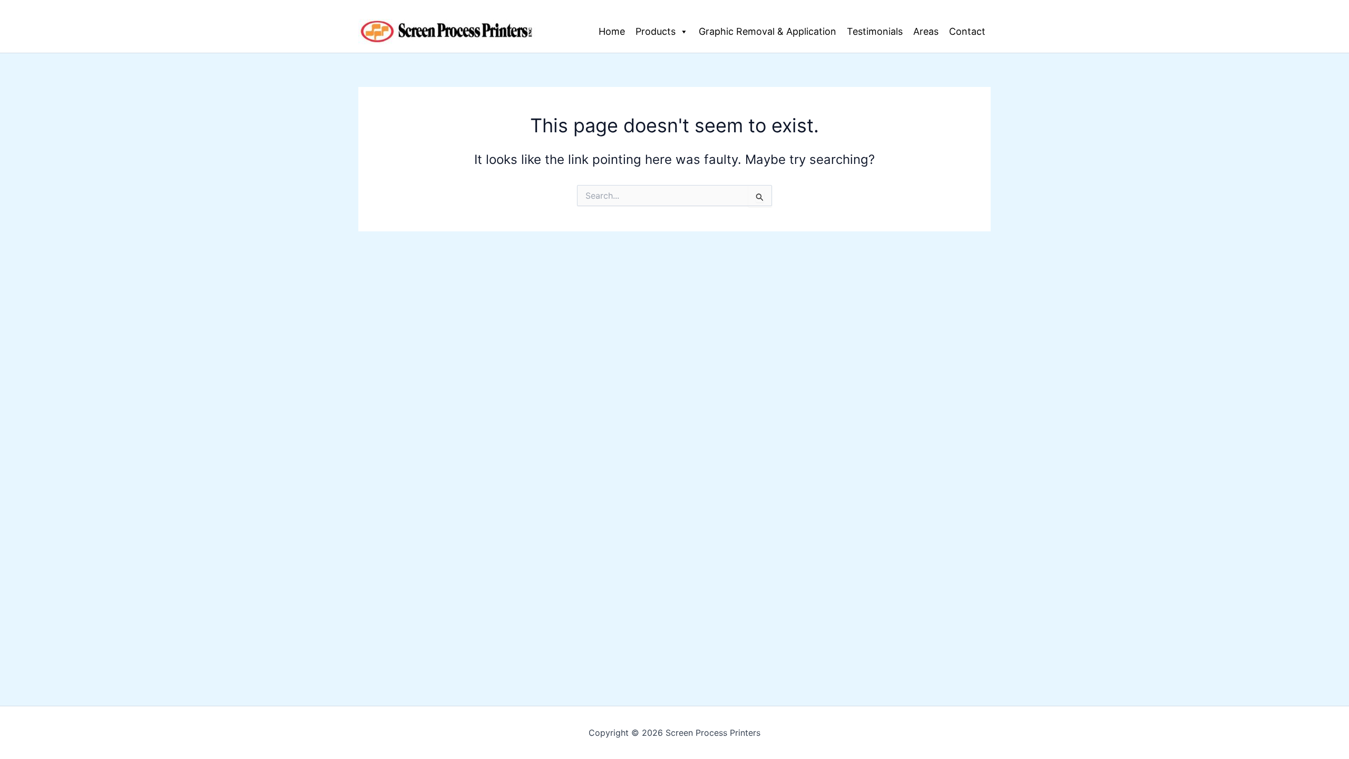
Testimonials (875, 31)
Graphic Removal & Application (767, 31)
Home (612, 31)
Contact (967, 31)
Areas (926, 31)
